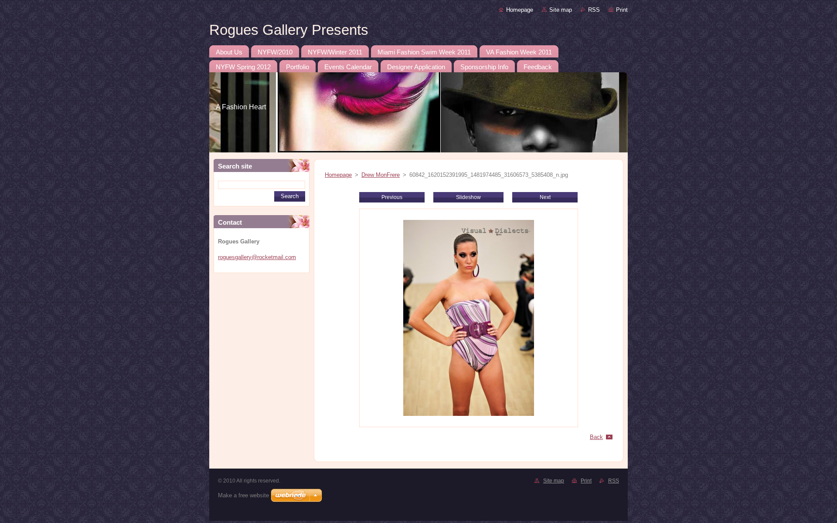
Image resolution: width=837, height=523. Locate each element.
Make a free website (243, 495)
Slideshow (468, 197)
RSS (594, 10)
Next (545, 197)
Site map (560, 10)
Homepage (519, 10)
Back (596, 437)
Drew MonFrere (380, 175)
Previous (391, 197)
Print (622, 10)
